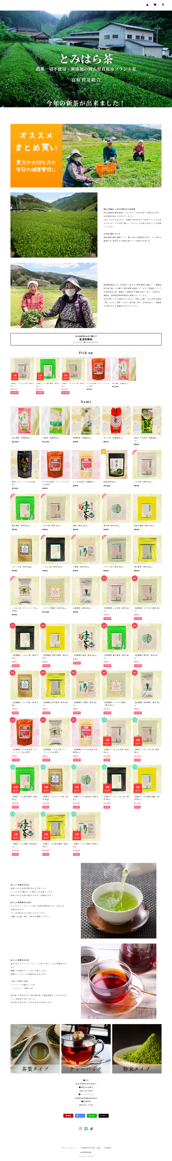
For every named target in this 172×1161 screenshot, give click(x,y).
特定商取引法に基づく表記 (91, 1148)
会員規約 (108, 1148)
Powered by (83, 1156)
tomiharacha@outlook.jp (86, 1098)
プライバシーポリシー (69, 1148)
